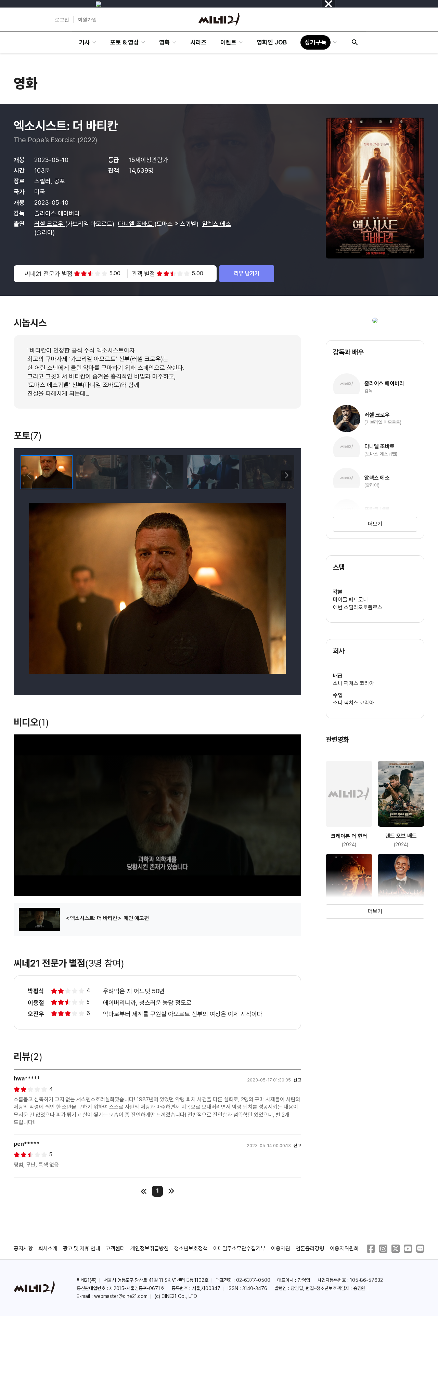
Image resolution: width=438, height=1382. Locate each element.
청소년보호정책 (191, 1248)
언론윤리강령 (310, 1248)
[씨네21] (219, 19)
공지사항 (23, 1248)
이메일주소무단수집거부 (239, 1248)
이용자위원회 (344, 1248)
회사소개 (47, 1248)
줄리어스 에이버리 (57, 213)
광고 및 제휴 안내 (82, 1248)
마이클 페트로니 (350, 599)
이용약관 (280, 1248)
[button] (286, 475)
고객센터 (115, 1248)
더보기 (375, 524)
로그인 (62, 19)
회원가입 (87, 19)
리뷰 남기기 (246, 273)
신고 (297, 1079)
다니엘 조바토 (136, 223)
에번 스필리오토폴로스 (357, 607)
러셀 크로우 (49, 223)
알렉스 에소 (216, 223)
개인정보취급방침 (149, 1248)
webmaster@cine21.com (120, 1296)
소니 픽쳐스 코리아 (353, 683)
